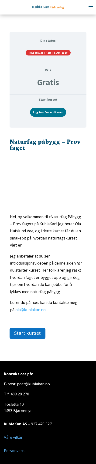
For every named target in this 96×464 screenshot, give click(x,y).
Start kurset (27, 333)
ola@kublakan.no (30, 309)
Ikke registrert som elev (48, 52)
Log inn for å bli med (48, 112)
